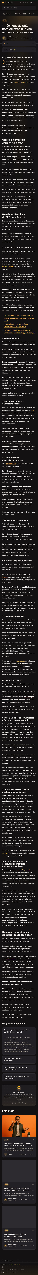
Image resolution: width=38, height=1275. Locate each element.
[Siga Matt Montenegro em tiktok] (25, 1103)
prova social (20, 661)
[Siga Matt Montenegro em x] (19, 1103)
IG (3, 1272)
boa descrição (11, 464)
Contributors (10, 1269)
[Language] (31, 2)
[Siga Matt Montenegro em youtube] (22, 1103)
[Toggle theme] (34, 2)
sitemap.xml (10, 1260)
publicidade (10, 959)
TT (14, 1272)
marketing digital (24, 870)
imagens (5, 577)
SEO (4, 20)
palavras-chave (8, 267)
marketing (5, 853)
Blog (2, 1269)
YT (10, 1272)
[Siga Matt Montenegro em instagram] (15, 1103)
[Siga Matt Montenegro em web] (12, 1103)
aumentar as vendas (21, 82)
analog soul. (11, 1264)
